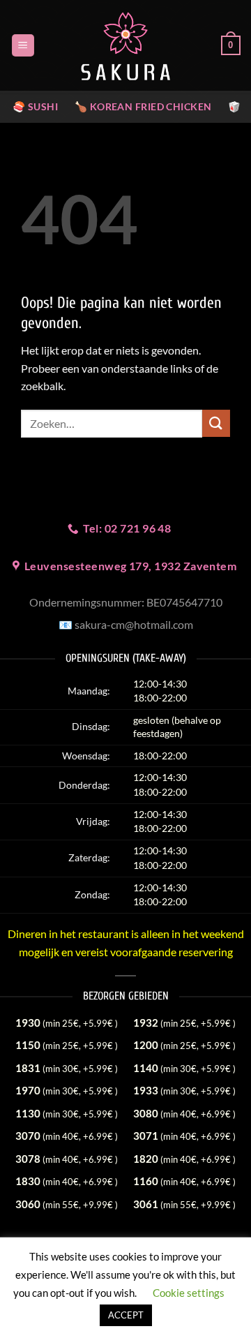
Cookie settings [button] (189, 1292)
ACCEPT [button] (126, 1315)
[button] (23, 45)
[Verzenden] (216, 423)
